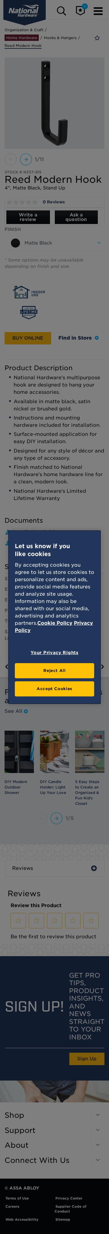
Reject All (54, 670)
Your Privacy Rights (54, 652)
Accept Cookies (54, 688)
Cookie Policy (54, 623)
